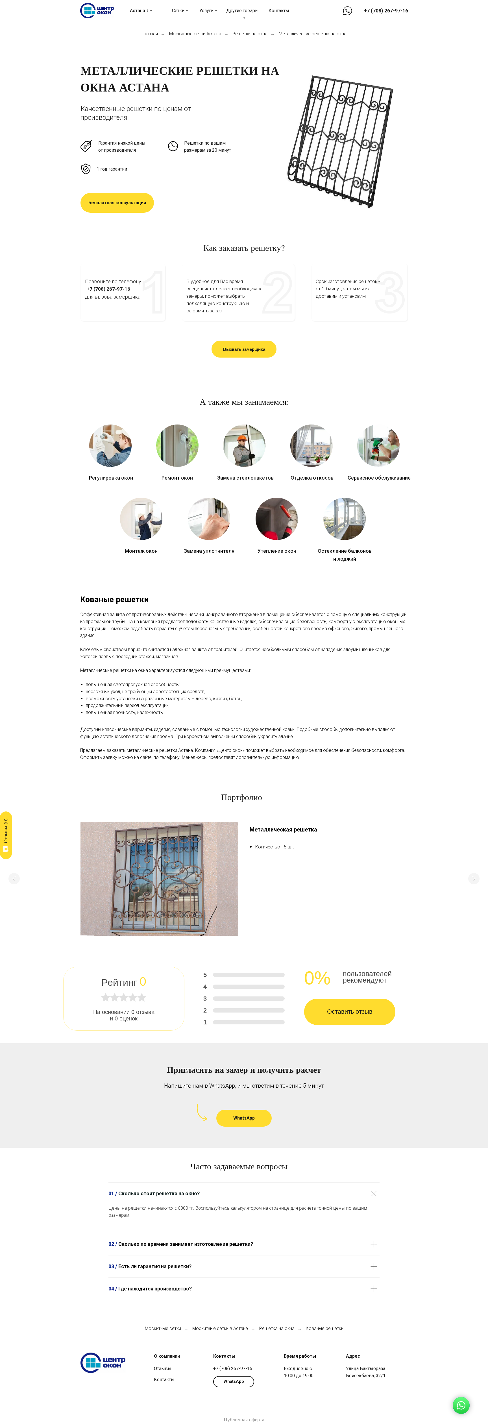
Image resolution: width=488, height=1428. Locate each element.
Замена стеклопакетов (245, 478)
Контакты (279, 10)
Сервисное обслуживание (379, 478)
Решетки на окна (249, 33)
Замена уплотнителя (209, 551)
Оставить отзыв (349, 1011)
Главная (150, 33)
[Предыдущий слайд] (14, 878)
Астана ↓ (139, 10)
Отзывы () (5, 831)
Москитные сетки (163, 1328)
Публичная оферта (244, 1419)
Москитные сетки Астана (195, 33)
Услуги (206, 10)
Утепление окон (277, 551)
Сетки (178, 10)
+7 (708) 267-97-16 (386, 11)
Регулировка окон (111, 478)
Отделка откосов (312, 478)
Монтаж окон (141, 551)
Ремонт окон (177, 478)
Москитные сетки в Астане (220, 1328)
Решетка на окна (277, 1328)
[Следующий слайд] (474, 878)
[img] (110, 446)
